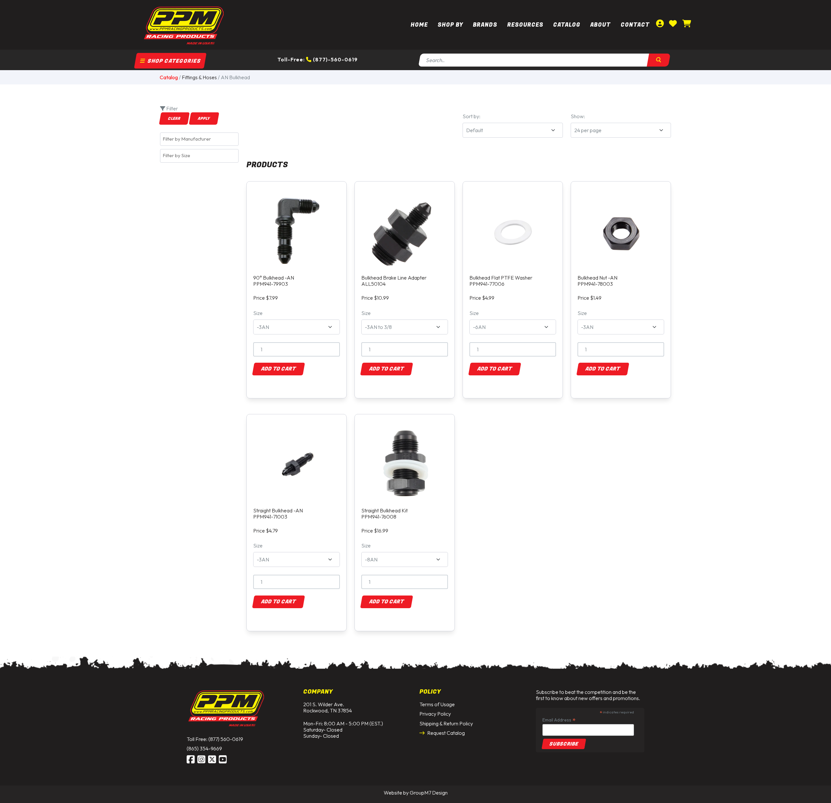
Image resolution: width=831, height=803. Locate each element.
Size (258, 313)
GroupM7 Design (429, 792)
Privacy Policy (435, 713)
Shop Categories (173, 61)
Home (419, 25)
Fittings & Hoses (199, 77)
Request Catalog (445, 733)
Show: (578, 116)
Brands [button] (485, 25)
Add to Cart (278, 369)
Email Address (559, 719)
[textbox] (201, 139)
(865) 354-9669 (204, 748)
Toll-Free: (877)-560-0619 (318, 59)
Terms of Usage (437, 704)
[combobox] (199, 139)
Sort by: (471, 116)
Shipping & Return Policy (446, 723)
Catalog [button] (566, 25)
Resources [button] (525, 25)
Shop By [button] (450, 25)
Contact (635, 25)
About (600, 25)
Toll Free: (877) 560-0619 (215, 739)
